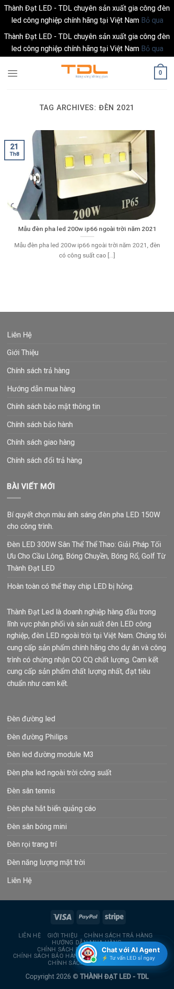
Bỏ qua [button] (152, 20)
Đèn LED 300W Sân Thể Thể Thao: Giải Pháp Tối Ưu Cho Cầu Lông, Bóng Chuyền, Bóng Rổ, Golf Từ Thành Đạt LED (86, 556)
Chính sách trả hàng (38, 370)
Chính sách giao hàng (41, 442)
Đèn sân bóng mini (37, 826)
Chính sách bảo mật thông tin (53, 406)
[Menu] (12, 73)
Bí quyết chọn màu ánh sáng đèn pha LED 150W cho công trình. (83, 520)
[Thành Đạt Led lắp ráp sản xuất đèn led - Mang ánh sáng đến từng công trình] (87, 73)
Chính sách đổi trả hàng (44, 460)
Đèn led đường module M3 (50, 754)
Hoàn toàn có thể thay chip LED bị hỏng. (70, 586)
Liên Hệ (19, 334)
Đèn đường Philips (37, 736)
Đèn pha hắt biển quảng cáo (51, 808)
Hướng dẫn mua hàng (41, 388)
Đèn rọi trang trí (32, 844)
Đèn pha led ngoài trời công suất (59, 772)
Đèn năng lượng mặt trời (46, 862)
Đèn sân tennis (31, 790)
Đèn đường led (31, 718)
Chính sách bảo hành (40, 424)
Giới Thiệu (23, 352)
